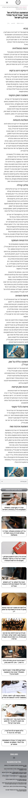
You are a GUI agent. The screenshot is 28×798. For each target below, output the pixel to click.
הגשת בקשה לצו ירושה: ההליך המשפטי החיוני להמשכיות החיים (14, 696)
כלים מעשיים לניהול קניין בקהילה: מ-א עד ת (14, 732)
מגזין (20, 7)
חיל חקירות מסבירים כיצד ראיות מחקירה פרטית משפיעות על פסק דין (14, 609)
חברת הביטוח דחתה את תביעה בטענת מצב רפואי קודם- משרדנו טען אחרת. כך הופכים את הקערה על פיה (14, 636)
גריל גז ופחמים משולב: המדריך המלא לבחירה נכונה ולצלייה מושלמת (14, 533)
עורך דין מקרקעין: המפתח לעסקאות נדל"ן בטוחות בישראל (14, 508)
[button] (7, 2)
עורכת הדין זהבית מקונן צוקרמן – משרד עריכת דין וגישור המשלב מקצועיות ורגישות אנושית (14, 558)
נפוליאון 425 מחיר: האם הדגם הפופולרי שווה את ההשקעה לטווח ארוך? (14, 672)
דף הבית (25, 7)
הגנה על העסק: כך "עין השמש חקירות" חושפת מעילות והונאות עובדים (14, 584)
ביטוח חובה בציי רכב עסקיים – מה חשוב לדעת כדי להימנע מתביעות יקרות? (14, 721)
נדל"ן (8, 23)
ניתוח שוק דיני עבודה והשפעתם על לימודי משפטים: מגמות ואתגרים (14, 742)
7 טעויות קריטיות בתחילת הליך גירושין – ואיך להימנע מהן (14, 661)
